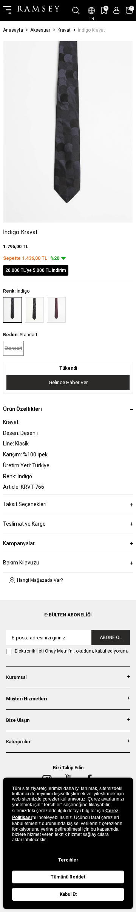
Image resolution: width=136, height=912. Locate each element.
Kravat (64, 30)
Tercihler (68, 860)
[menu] (7, 10)
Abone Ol (111, 637)
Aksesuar (40, 30)
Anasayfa (13, 30)
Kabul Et (68, 894)
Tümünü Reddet (68, 877)
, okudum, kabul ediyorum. (71, 651)
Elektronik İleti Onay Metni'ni (44, 651)
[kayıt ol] (116, 10)
